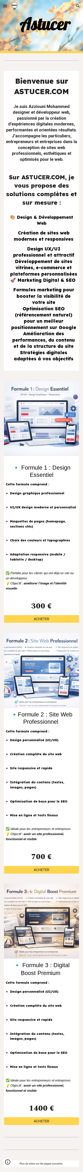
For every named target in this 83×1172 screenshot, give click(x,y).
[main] (41, 23)
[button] (5, 6)
